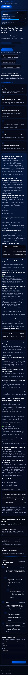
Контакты (13, 669)
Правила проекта (13, 667)
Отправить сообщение (18, 661)
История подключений (21, 22)
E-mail (3, 648)
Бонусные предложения (6, 669)
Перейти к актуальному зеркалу (7, 82)
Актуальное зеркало (5, 667)
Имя (3, 643)
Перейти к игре (6, 6)
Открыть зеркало (7, 49)
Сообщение (4, 653)
